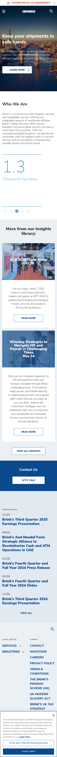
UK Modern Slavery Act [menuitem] (40, 696)
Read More (32, 318)
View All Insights (28, 451)
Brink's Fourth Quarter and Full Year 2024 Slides (25, 583)
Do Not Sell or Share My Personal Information (28, 743)
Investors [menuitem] (38, 651)
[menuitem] (51, 11)
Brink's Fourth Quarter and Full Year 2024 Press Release (26, 566)
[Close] (53, 715)
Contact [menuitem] (37, 645)
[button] (5, 210)
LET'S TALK (28, 480)
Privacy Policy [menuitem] (42, 663)
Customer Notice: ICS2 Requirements (30, 3)
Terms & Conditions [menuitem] (39, 671)
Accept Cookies (28, 751)
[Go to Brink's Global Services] (28, 11)
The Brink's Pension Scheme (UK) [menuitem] (40, 684)
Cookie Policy (24, 737)
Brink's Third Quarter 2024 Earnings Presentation (25, 601)
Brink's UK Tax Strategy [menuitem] (41, 706)
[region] (28, 734)
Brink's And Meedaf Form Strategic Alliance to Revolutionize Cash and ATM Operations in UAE (26, 544)
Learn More (17, 70)
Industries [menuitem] (11, 651)
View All (26, 613)
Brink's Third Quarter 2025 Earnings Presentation (25, 522)
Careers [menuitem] (37, 657)
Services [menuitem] (9, 645)
